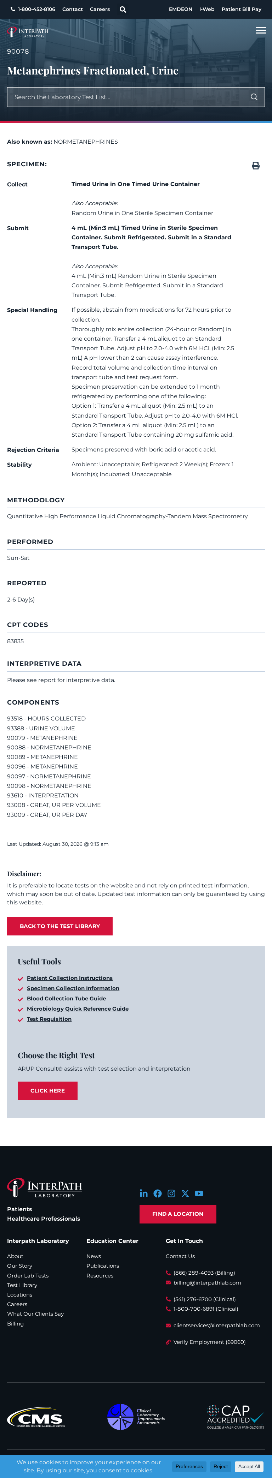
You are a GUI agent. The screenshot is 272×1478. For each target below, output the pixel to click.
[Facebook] (157, 1193)
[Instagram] (171, 1193)
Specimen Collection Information (73, 988)
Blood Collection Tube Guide (66, 998)
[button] (123, 9)
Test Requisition (49, 1019)
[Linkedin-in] (144, 1193)
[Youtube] (199, 1193)
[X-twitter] (185, 1193)
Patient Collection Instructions (70, 978)
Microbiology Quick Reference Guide (78, 1008)
